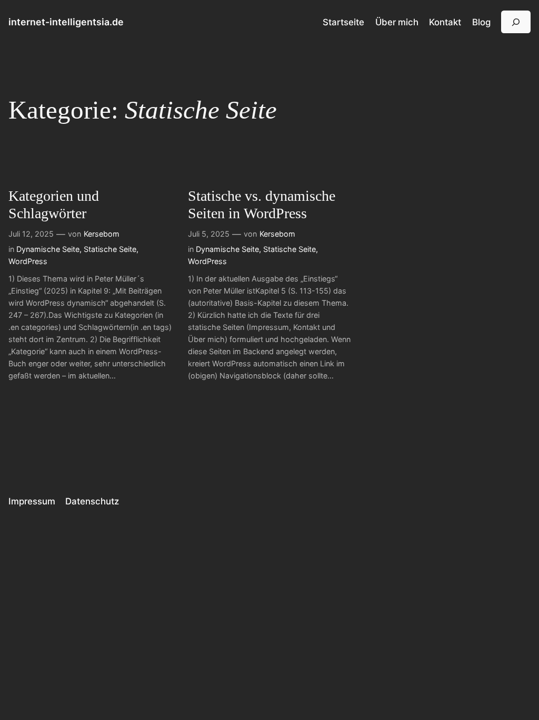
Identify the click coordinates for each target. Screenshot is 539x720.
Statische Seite (110, 249)
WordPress (27, 261)
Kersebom (101, 233)
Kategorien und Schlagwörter (53, 204)
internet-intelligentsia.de (66, 21)
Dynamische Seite (47, 249)
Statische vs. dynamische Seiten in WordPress (261, 204)
